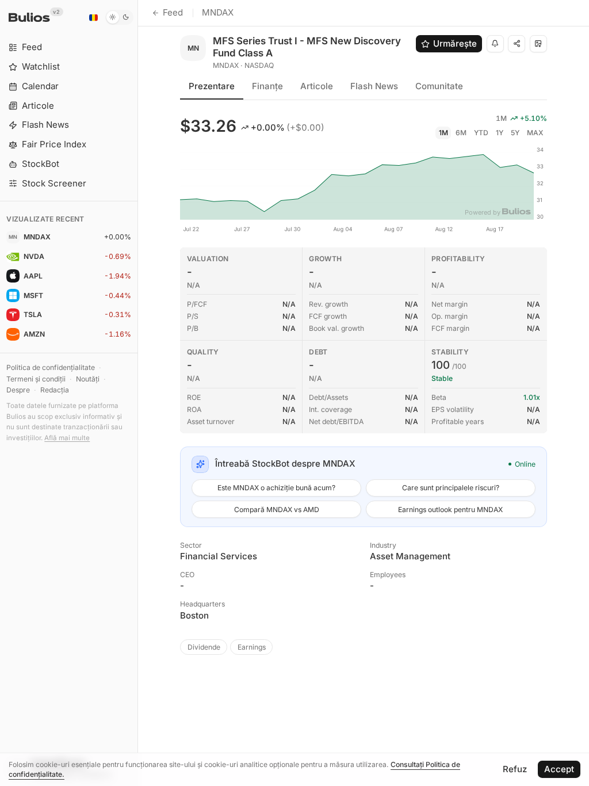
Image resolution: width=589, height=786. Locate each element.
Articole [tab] (316, 86)
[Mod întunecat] (119, 17)
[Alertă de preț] (495, 43)
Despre (18, 390)
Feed (173, 12)
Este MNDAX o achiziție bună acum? (276, 487)
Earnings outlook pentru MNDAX (450, 509)
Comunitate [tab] (439, 86)
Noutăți (88, 379)
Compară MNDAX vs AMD (276, 509)
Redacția (54, 390)
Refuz (515, 769)
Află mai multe (67, 438)
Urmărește (455, 43)
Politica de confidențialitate (50, 367)
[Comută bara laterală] (137, 393)
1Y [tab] (499, 132)
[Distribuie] (516, 43)
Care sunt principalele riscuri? (450, 487)
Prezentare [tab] (212, 86)
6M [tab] (461, 132)
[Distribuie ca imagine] (538, 43)
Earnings (252, 647)
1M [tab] (443, 132)
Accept (559, 769)
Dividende (204, 647)
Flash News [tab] (374, 86)
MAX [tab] (535, 132)
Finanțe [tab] (267, 86)
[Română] (93, 17)
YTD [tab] (481, 132)
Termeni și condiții (36, 379)
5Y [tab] (515, 132)
